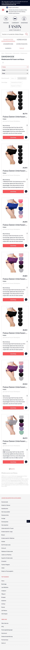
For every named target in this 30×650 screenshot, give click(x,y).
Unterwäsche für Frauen (7, 528)
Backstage (3, 584)
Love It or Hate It (15, 30)
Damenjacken (4, 521)
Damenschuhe (5, 515)
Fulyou (4, 119)
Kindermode (8, 44)
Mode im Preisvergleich (7, 571)
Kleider (3, 541)
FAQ (2, 626)
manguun (3, 590)
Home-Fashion (21, 44)
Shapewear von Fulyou (16, 85)
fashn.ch (3, 643)
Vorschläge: (4, 82)
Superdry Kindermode (6, 558)
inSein (2, 568)
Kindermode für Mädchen (7, 538)
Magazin (6, 22)
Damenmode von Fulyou (16, 480)
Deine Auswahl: (5, 78)
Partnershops (4, 639)
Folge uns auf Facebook (13, 7)
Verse (2, 580)
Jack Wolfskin (4, 587)
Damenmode (8, 39)
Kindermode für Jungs (6, 531)
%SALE (22, 48)
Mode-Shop (20, 483)
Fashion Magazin (5, 564)
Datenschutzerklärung (6, 636)
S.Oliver (3, 604)
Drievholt (3, 561)
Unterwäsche (16, 53)
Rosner (3, 607)
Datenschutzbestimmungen (8, 4)
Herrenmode (22, 39)
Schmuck (3, 548)
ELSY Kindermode (5, 544)
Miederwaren (23, 53)
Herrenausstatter (5, 511)
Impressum (4, 633)
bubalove (3, 600)
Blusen (3, 535)
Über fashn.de (4, 623)
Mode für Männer (5, 505)
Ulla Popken (4, 613)
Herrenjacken (4, 525)
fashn (2, 53)
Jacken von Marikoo (6, 554)
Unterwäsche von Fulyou (16, 82)
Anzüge (3, 518)
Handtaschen (4, 508)
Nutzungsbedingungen (7, 630)
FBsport (3, 594)
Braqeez (3, 597)
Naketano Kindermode (7, 551)
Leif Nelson (4, 610)
